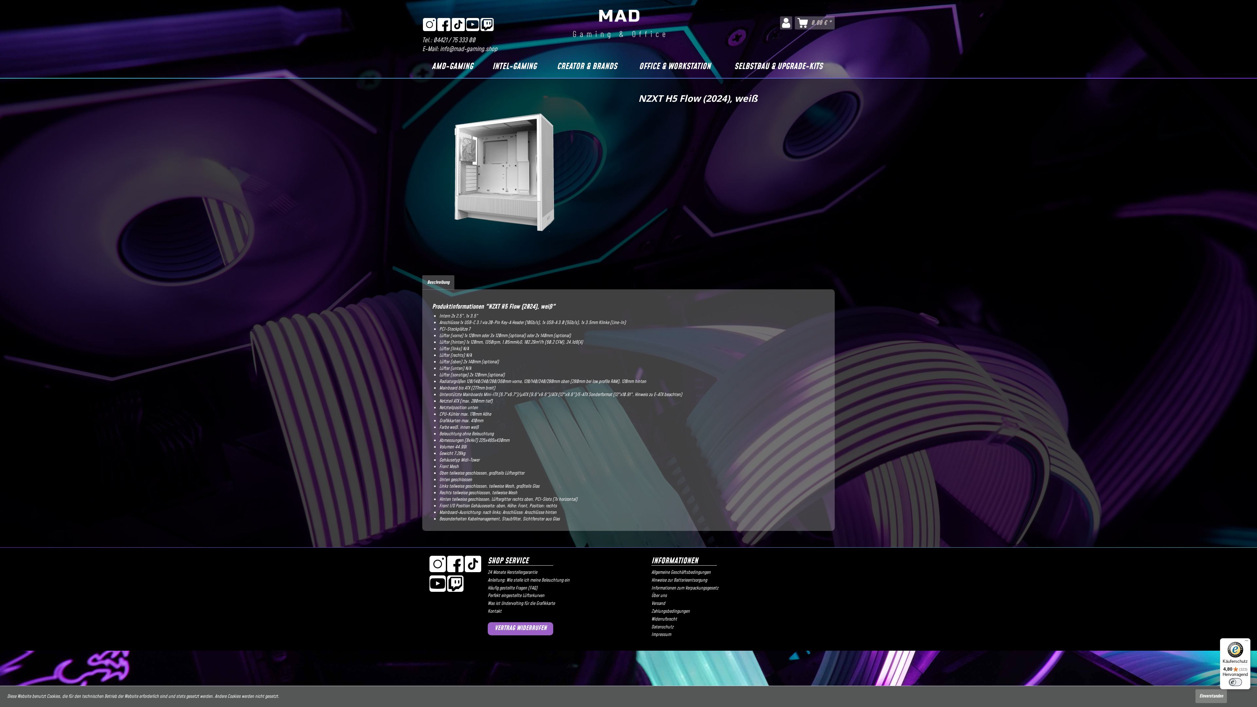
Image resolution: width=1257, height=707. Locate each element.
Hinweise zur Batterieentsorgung (679, 580)
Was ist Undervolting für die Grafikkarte (521, 603)
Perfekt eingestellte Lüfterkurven (516, 595)
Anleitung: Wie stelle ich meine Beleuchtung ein (529, 580)
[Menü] (1246, 642)
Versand (658, 603)
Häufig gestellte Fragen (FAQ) (512, 588)
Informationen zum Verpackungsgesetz (684, 588)
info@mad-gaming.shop (468, 49)
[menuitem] (786, 22)
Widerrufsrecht (664, 619)
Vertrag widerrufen (521, 628)
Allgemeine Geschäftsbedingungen (681, 572)
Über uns (659, 595)
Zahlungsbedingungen (670, 611)
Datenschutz (662, 627)
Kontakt (494, 611)
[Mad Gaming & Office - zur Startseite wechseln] (619, 24)
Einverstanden (1211, 696)
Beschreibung (438, 282)
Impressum (661, 634)
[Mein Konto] (786, 22)
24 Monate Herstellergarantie (512, 572)
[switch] (1235, 682)
